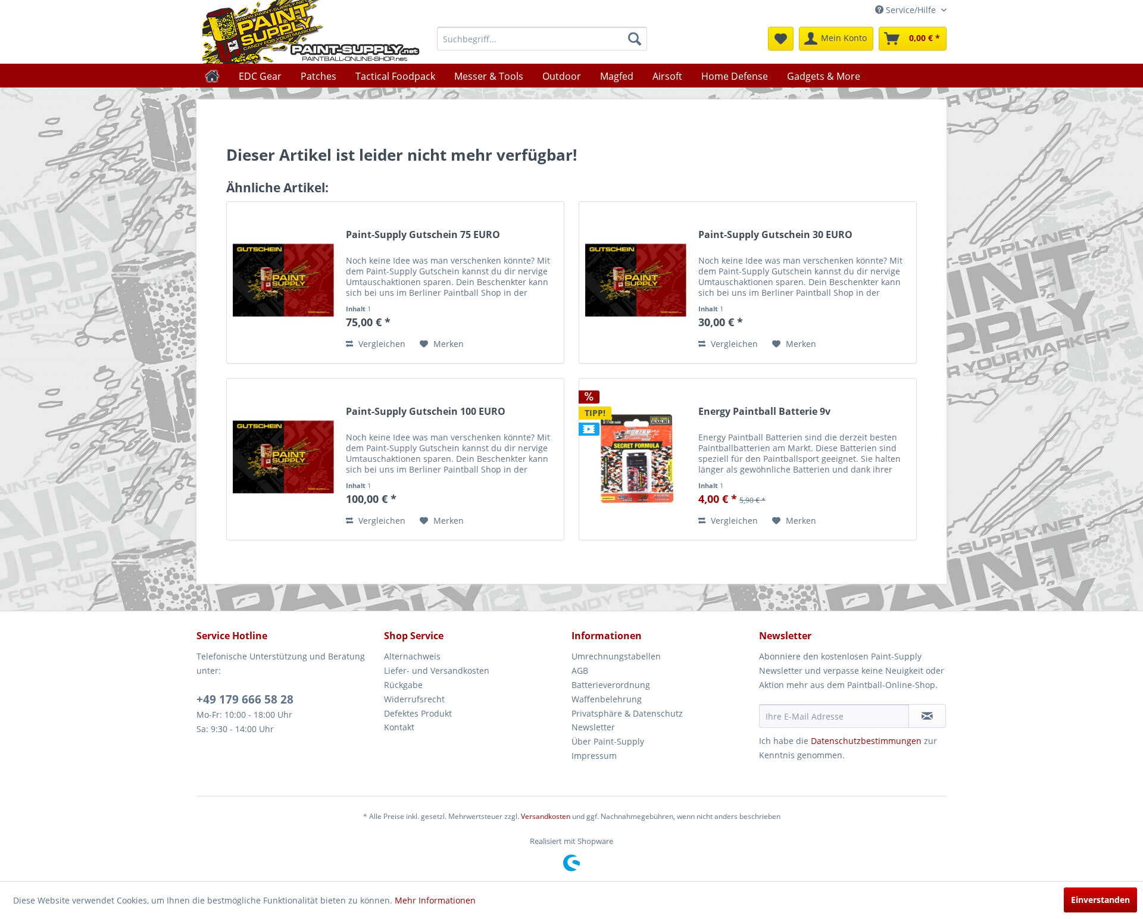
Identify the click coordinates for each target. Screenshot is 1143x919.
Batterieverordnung (611, 684)
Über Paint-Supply (608, 741)
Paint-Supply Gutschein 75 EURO (423, 235)
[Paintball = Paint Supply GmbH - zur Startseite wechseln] (311, 32)
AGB (580, 670)
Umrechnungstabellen (616, 656)
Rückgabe (403, 684)
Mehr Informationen (435, 900)
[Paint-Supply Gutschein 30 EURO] (635, 282)
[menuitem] (542, 39)
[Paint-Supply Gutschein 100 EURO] (283, 459)
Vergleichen (380, 343)
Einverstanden (1100, 899)
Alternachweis (412, 656)
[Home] (212, 75)
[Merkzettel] (781, 39)
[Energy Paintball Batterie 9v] (635, 459)
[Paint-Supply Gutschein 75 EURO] (283, 282)
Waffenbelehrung (607, 699)
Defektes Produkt (418, 713)
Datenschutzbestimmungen (866, 740)
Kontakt (399, 727)
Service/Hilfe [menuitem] (910, 9)
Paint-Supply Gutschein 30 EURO (775, 235)
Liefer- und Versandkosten (436, 670)
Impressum (594, 755)
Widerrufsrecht (414, 699)
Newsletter (593, 727)
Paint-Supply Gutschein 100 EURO (425, 411)
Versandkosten (545, 816)
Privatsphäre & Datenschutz (627, 713)
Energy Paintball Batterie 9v (764, 411)
